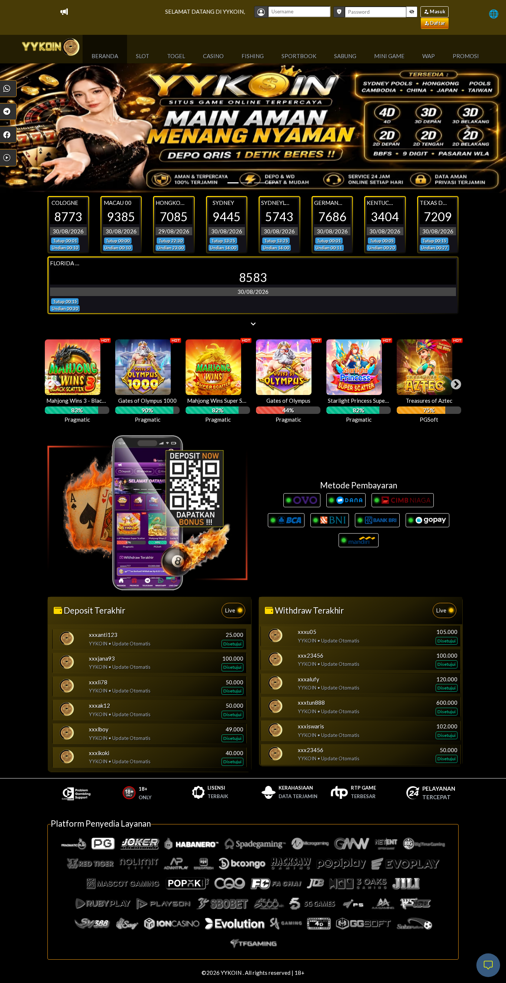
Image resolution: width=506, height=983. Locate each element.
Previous (47, 382)
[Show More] (253, 324)
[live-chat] (488, 965)
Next (453, 382)
